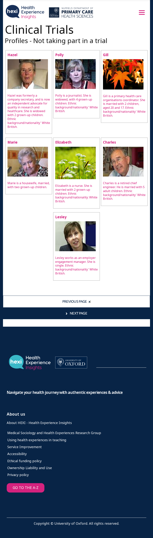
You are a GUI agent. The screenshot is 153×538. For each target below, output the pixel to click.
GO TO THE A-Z (25, 487)
